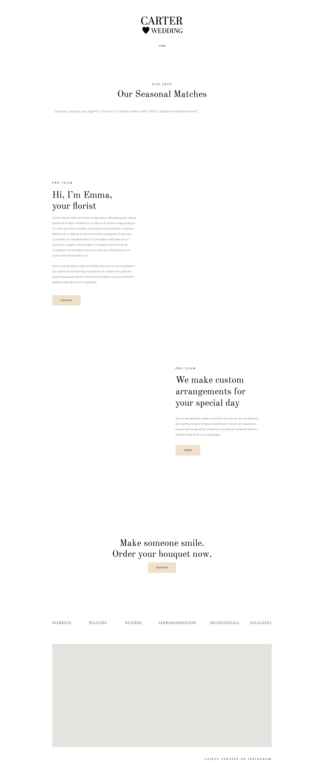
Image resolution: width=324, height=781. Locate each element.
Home (162, 46)
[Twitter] (60, 759)
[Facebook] (53, 759)
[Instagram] (67, 759)
